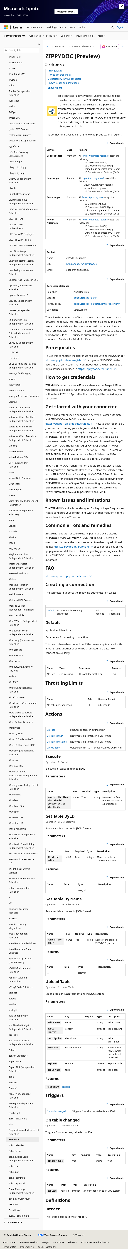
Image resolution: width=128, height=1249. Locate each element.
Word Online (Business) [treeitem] (21, 722)
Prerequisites (55, 70)
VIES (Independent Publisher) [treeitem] (18, 464)
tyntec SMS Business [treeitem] (19, 129)
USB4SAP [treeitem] (13, 352)
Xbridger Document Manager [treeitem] (19, 910)
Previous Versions (29, 1242)
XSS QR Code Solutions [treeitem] (20, 987)
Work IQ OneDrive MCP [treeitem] (21, 739)
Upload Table (54, 747)
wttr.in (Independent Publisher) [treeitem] (19, 889)
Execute (51, 729)
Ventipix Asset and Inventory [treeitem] (24, 396)
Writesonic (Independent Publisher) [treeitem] (22, 880)
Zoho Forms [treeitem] (15, 1150)
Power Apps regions (92, 197)
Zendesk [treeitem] (13, 1082)
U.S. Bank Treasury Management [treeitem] (18, 154)
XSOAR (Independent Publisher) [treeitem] (20, 970)
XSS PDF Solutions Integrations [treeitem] (18, 979)
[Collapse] (39, 43)
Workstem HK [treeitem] (16, 823)
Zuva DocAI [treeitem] (14, 1210)
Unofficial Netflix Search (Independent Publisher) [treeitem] (21, 262)
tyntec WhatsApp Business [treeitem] (23, 140)
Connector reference (80, 46)
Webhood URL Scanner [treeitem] (21, 600)
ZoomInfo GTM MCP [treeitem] (19, 1198)
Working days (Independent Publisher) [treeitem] (23, 787)
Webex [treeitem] (12, 579)
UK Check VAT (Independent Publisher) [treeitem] (23, 211)
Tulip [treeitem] (11, 85)
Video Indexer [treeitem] (16, 451)
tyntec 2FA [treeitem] (14, 117)
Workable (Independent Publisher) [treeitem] (21, 752)
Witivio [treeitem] (12, 676)
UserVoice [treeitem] (14, 358)
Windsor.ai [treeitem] (14, 661)
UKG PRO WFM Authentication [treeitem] (16, 226)
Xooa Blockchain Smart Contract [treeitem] (20, 951)
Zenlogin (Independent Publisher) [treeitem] (21, 1105)
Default (50, 610)
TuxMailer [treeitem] (14, 100)
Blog (44, 1242)
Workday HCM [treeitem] (16, 765)
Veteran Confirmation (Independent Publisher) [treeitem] (21, 409)
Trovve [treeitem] (12, 68)
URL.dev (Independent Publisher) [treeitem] (20, 302)
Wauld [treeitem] (12, 542)
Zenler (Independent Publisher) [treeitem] (19, 1095)
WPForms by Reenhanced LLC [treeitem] (22, 861)
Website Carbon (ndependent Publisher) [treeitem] (21, 607)
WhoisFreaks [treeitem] (15, 649)
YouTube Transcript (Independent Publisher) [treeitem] (21, 1042)
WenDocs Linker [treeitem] (17, 615)
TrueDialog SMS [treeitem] (17, 73)
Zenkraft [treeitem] (13, 1088)
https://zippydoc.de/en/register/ (64, 360)
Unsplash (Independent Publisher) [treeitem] (21, 272)
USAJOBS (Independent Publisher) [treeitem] (21, 344)
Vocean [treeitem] (12, 495)
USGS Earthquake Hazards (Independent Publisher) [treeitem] (22, 365)
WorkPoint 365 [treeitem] (16, 806)
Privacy (71, 1242)
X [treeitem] (9, 897)
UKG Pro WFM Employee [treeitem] (21, 233)
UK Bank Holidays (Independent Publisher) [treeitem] (21, 201)
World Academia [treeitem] (17, 828)
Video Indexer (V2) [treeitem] (18, 457)
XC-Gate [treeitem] (13, 918)
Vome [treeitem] (12, 520)
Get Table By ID (55, 735)
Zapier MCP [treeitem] (15, 1061)
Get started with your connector (64, 78)
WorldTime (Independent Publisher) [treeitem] (22, 836)
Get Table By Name (57, 741)
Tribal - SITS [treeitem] (15, 56)
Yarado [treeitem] (12, 998)
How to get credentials (59, 74)
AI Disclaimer (9, 1242)
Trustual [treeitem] (13, 79)
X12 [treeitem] (10, 903)
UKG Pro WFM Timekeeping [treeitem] (23, 245)
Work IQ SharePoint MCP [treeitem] (21, 744)
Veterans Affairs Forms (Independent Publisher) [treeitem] (21, 428)
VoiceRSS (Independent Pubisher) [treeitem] (21, 512)
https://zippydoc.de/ (84, 297)
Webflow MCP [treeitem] (16, 594)
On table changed (56, 1111)
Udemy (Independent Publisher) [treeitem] (20, 180)
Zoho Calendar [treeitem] (16, 1145)
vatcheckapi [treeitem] (15, 384)
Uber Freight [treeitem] (15, 161)
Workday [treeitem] (13, 760)
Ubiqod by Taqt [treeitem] (17, 172)
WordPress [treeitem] (14, 727)
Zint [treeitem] (11, 1124)
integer (66, 1086)
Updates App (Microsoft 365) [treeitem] (23, 279)
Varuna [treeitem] (12, 379)
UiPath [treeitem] (12, 188)
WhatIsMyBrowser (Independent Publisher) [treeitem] (21, 632)
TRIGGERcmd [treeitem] (15, 62)
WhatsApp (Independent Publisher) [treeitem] (21, 642)
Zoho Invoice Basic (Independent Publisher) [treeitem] (21, 1158)
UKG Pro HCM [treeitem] (16, 218)
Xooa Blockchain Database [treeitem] (22, 943)
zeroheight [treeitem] (14, 1112)
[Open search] (112, 27)
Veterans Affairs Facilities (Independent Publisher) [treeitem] (22, 419)
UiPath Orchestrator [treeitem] (19, 193)
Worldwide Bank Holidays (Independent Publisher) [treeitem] (22, 846)
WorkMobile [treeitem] (15, 794)
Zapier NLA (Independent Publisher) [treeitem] (22, 1069)
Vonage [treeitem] (13, 525)
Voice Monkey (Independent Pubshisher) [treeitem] (23, 502)
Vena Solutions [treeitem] (16, 390)
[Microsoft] (6, 27)
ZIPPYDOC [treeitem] (14, 1139)
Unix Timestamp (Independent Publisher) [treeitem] (21, 253)
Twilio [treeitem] (12, 106)
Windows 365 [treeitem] (16, 655)
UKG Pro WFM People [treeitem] (20, 239)
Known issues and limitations (63, 82)
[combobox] (21, 50)
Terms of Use (9, 1246)
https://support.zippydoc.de (81, 263)
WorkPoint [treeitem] (14, 800)
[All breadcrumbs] (48, 46)
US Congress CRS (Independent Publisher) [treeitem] (21, 321)
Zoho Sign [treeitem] (14, 1171)
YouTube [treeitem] (13, 1034)
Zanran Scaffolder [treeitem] (18, 1055)
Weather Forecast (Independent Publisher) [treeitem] (21, 565)
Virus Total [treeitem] (14, 483)
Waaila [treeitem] (12, 537)
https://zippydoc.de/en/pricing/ (72, 546)
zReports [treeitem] (13, 1204)
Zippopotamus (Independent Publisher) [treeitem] (24, 1132)
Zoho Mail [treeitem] (14, 1166)
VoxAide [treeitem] (13, 531)
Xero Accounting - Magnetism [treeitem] (18, 926)
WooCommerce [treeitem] (17, 697)
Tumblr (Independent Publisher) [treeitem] (20, 93)
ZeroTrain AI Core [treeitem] (18, 1118)
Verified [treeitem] (13, 401)
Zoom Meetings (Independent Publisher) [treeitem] (21, 1191)
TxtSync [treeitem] (13, 112)
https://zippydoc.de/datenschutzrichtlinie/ (96, 303)
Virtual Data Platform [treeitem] (20, 478)
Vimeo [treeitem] (12, 472)
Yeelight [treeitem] (13, 1010)
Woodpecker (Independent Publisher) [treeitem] (23, 705)
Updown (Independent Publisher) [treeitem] (20, 287)
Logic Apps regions (92, 178)
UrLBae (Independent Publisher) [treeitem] (20, 312)
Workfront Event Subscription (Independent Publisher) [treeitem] (23, 775)
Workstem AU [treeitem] (16, 817)
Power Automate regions (95, 155)
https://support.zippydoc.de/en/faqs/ (68, 423)
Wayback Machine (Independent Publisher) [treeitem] (21, 556)
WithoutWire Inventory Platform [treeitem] (20, 668)
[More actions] (123, 46)
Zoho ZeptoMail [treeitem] (17, 1183)
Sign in (120, 27)
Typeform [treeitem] (14, 146)
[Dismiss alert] (121, 6)
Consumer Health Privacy (94, 1242)
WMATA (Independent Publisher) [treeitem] (20, 689)
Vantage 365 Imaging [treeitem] (20, 373)
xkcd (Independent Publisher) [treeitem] (18, 935)
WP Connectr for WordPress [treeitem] (23, 853)
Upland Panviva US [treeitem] (18, 295)
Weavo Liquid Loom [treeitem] (19, 573)
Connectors (60, 46)
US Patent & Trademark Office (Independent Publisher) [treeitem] (21, 333)
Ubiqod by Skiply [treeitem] (17, 167)
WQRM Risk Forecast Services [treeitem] (19, 870)
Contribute (58, 1242)
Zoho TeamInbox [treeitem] (17, 1177)
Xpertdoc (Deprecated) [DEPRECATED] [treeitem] (20, 960)
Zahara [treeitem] (12, 1050)
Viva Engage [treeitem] (15, 489)
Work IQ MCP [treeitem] (15, 733)
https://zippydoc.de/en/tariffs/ (95, 369)
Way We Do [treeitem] (14, 548)
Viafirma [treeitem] (13, 445)
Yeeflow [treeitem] (13, 1004)
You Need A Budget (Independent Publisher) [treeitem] (21, 1027)
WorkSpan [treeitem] (14, 811)
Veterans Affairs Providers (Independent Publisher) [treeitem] (22, 438)
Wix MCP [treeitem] (13, 682)
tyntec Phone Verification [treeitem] (22, 123)
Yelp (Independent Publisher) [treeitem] (18, 1017)
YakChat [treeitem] (13, 992)
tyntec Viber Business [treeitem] (20, 134)
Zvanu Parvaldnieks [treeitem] (19, 1215)
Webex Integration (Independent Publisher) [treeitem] (21, 586)
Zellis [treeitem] (11, 1076)
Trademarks (26, 1246)
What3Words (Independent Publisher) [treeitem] (23, 623)
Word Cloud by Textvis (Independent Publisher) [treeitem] (21, 714)
